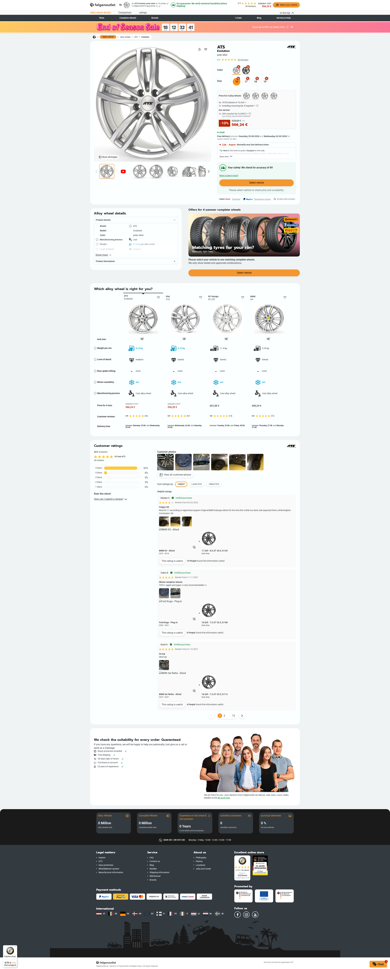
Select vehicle (108, 37)
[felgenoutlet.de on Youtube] (255, 914)
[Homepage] (94, 37)
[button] (136, 220)
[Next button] (242, 716)
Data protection (106, 865)
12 (233, 715)
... (229, 715)
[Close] (292, 27)
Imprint (102, 857)
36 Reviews (243, 60)
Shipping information (159, 872)
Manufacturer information (111, 872)
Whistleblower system (109, 868)
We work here (223, 798)
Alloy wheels (125, 37)
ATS (136, 37)
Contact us (155, 861)
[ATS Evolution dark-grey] (246, 70)
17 (246, 81)
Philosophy (201, 857)
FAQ (152, 857)
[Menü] (15, 947)
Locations (200, 865)
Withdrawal (155, 876)
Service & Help (284, 18)
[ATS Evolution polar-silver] (236, 70)
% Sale (238, 18)
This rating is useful (172, 560)
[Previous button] (211, 716)
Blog (259, 18)
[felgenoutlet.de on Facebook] (237, 914)
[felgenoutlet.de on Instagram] (246, 914)
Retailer (153, 868)
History (199, 861)
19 (265, 81)
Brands (154, 18)
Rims (101, 18)
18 (255, 81)
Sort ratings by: (165, 484)
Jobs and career (203, 868)
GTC (101, 861)
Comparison (124, 12)
